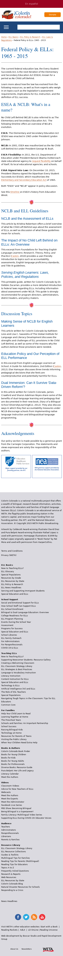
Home (4, 37)
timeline (15, 192)
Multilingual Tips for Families (15, 858)
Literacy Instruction (10, 676)
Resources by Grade (11, 578)
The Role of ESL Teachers (13, 692)
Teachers (5, 827)
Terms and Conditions (12, 551)
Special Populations (11, 575)
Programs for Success (12, 628)
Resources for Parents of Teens (16, 736)
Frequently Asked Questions (15, 871)
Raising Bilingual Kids (12, 729)
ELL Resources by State (12, 581)
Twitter (26, 917)
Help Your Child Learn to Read (15, 713)
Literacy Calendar (10, 774)
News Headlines (9, 901)
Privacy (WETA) (8, 555)
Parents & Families (10, 839)
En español (31, 3)
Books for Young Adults (12, 761)
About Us (14, 949)
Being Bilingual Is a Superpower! (17, 811)
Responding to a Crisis (12, 890)
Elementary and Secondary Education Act (23, 180)
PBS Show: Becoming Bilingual (16, 808)
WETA (48, 949)
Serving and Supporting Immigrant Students (23, 591)
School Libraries (9, 635)
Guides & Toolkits (10, 855)
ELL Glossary (7, 571)
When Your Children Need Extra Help (19, 742)
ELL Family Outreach (11, 638)
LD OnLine (33, 930)
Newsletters (27, 949)
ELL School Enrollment (12, 609)
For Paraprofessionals (11, 644)
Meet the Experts (9, 798)
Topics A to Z (7, 867)
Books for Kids (8, 758)
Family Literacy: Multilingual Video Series (21, 815)
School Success (8, 726)
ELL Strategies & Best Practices (16, 669)
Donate (52, 14)
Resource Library (10, 845)
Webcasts (6, 792)
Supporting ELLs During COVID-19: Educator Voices (26, 818)
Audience (6, 823)
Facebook (18, 917)
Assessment (7, 625)
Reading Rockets (9, 930)
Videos (5, 782)
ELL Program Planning (12, 619)
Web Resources (8, 877)
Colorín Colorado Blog (12, 884)
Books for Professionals (13, 764)
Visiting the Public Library (14, 739)
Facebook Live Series (11, 805)
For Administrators (10, 641)
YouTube (42, 917)
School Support (9, 599)
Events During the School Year (16, 622)
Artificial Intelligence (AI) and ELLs (18, 689)
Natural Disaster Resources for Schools (20, 887)
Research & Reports (10, 874)
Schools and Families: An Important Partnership (24, 723)
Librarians (6, 836)
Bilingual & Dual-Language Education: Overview (25, 612)
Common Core (8, 705)
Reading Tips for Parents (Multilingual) (20, 861)
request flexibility (41, 161)
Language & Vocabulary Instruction (18, 672)
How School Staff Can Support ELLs (18, 606)
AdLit (22, 930)
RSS (34, 917)
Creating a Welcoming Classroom (17, 663)
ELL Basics (13, 37)
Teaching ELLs (9, 653)
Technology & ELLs (10, 685)
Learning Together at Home (14, 717)
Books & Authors (10, 748)
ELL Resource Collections (13, 851)
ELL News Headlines (11, 587)
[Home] (16, 14)
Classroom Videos (10, 786)
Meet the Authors (9, 777)
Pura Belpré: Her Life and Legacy (17, 770)
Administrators (8, 830)
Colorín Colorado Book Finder (15, 751)
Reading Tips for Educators (14, 864)
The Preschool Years (11, 720)
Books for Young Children (13, 754)
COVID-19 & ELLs (9, 648)
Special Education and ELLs (14, 594)
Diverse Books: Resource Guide (16, 767)
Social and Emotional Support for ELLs (20, 603)
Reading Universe (48, 930)
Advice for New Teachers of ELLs (17, 789)
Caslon (15, 256)
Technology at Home (11, 733)
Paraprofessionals (10, 833)
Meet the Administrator (12, 802)
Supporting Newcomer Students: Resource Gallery (26, 660)
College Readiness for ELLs (14, 615)
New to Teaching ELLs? (12, 568)
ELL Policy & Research (30, 37)
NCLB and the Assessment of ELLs (27, 218)
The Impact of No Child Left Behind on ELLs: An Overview (29, 242)
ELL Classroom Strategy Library (16, 666)
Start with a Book (49, 926)
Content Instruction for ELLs (15, 679)
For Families (8, 710)
